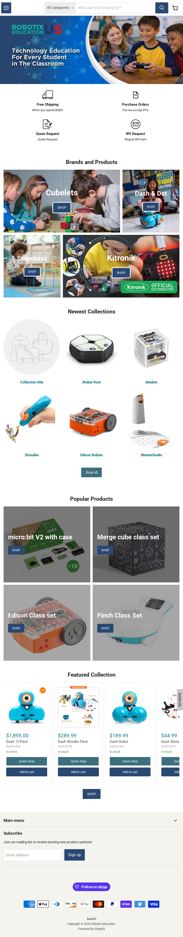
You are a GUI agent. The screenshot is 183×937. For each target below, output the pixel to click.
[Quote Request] (47, 130)
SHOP (91, 794)
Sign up (74, 855)
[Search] (161, 7)
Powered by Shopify (91, 929)
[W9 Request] (135, 130)
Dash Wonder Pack (73, 741)
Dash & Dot (13, 746)
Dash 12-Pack (17, 741)
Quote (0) (180, 700)
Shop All (91, 472)
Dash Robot (119, 741)
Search (91, 919)
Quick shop (26, 761)
